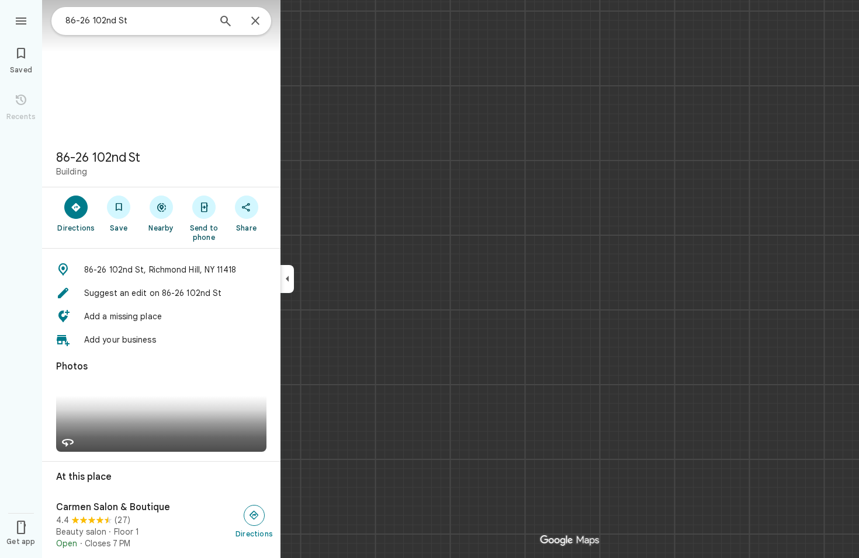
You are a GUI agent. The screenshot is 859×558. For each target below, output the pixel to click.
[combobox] (137, 20)
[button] (161, 269)
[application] (429, 279)
